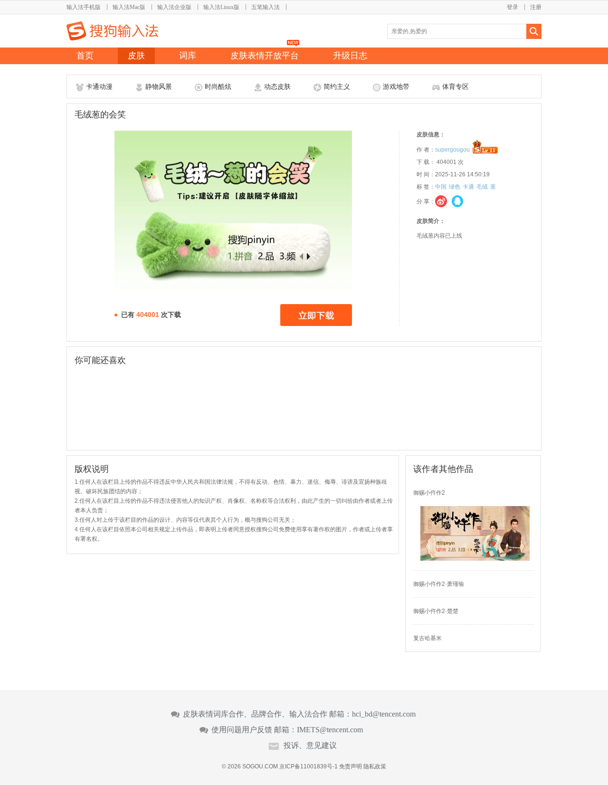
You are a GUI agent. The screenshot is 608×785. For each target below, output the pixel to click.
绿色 (454, 186)
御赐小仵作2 (429, 492)
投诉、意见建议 (310, 745)
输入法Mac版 (129, 7)
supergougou (452, 149)
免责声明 (350, 766)
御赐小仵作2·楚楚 (435, 611)
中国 (440, 186)
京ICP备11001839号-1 (308, 766)
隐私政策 (374, 766)
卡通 (468, 186)
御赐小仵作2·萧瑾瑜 (438, 584)
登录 (512, 7)
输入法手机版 (83, 7)
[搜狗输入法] (112, 30)
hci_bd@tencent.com (384, 714)
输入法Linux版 (221, 7)
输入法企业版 (174, 7)
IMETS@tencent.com (330, 730)
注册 (536, 7)
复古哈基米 (427, 638)
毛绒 (482, 186)
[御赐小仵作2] (475, 558)
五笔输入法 (265, 7)
